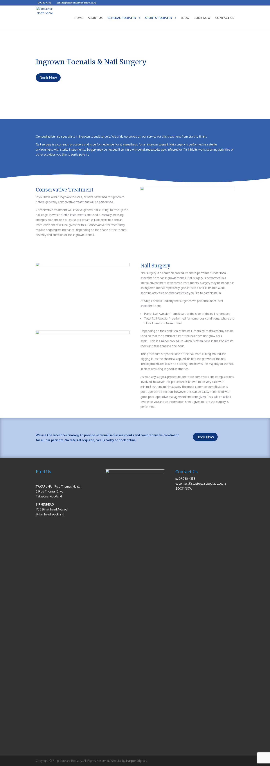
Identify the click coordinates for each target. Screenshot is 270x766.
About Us (95, 18)
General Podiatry (121, 18)
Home (78, 18)
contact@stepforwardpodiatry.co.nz (202, 483)
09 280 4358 (44, 2)
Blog (185, 18)
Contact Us (224, 18)
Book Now (202, 18)
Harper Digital (136, 761)
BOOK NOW (183, 488)
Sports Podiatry (158, 18)
